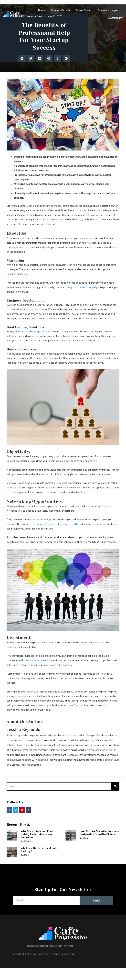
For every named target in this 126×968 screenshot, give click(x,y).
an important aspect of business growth (55, 524)
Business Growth (60, 10)
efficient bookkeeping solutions (32, 331)
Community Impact (109, 10)
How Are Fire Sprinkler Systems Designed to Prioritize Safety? (99, 833)
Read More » (26, 841)
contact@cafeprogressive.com (44, 945)
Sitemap (69, 945)
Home (41, 10)
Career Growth (83, 10)
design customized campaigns (82, 287)
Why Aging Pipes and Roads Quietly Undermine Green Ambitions (37, 834)
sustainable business (34, 660)
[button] (22, 58)
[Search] (115, 786)
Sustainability (115, 18)
